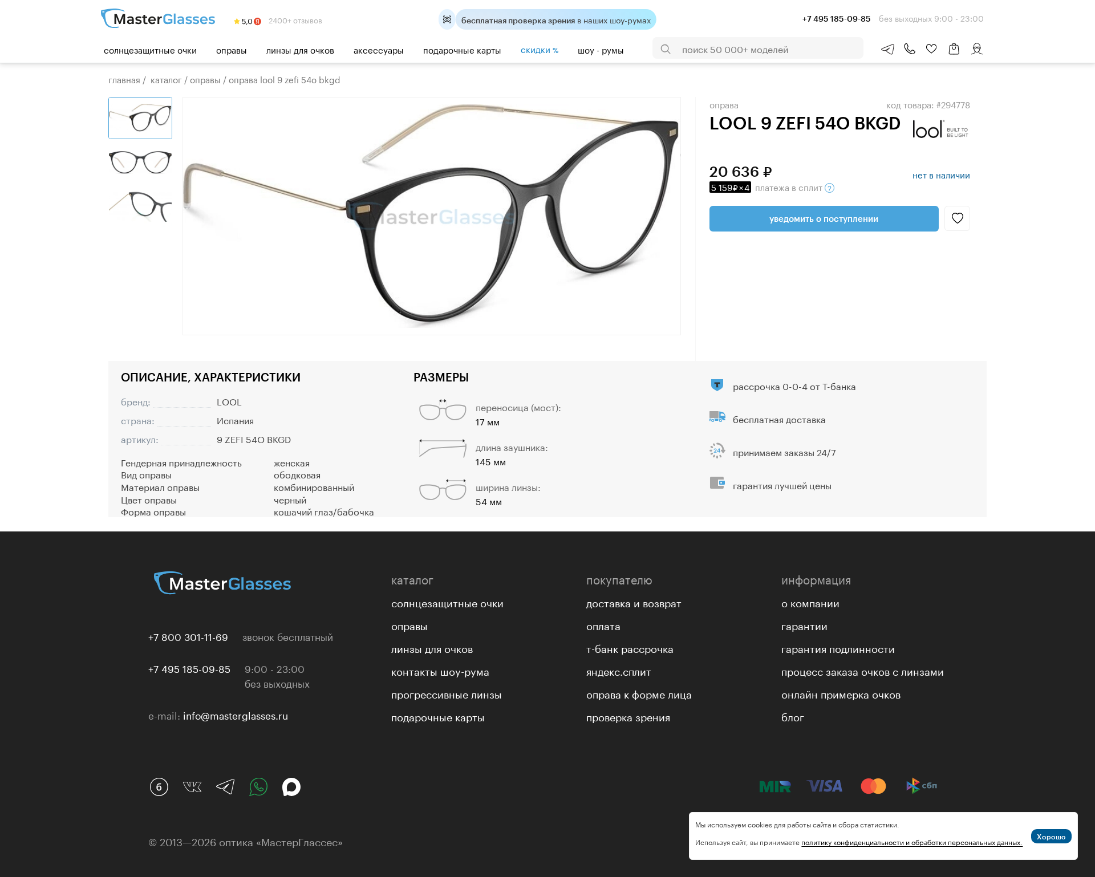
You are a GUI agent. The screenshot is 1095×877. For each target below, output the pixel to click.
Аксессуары (379, 49)
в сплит (768, 186)
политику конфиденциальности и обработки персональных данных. (912, 841)
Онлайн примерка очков (841, 693)
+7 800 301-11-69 (188, 635)
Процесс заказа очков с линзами (862, 670)
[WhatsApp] (258, 787)
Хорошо (1051, 837)
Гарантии (804, 624)
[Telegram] (225, 787)
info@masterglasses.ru (235, 714)
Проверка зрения (628, 716)
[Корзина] (954, 54)
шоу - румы (601, 49)
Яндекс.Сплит (618, 670)
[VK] (192, 787)
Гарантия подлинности (838, 647)
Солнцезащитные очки (150, 49)
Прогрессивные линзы (446, 693)
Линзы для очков (300, 49)
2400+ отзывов (294, 19)
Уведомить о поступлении (823, 218)
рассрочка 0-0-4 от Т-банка (794, 385)
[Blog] (159, 787)
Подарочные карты (462, 49)
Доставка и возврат (634, 602)
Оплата (603, 624)
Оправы (231, 49)
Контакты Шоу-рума (440, 670)
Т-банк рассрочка (630, 647)
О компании (810, 602)
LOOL (229, 400)
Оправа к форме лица (639, 693)
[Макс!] (291, 787)
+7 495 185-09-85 (189, 667)
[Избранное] (931, 49)
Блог (792, 716)
